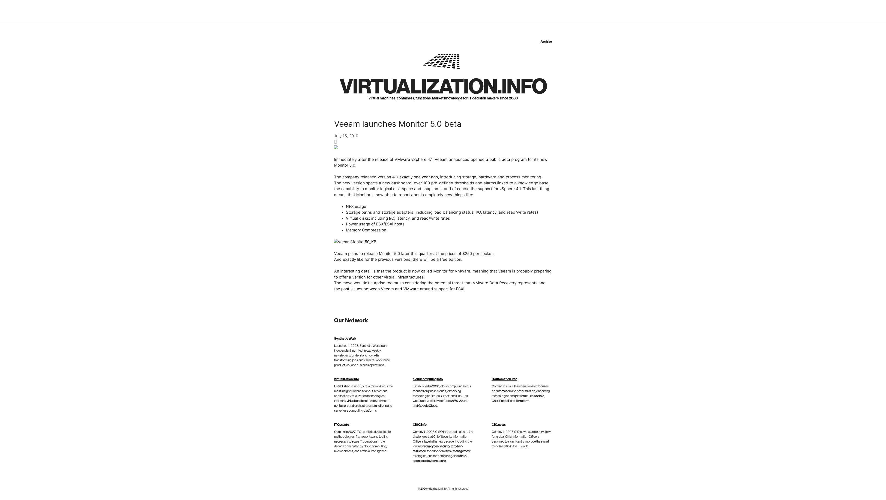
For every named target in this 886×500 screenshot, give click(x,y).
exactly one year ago (418, 177)
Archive (546, 41)
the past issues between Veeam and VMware (376, 289)
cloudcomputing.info (428, 379)
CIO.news (499, 424)
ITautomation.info (504, 379)
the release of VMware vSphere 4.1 (400, 159)
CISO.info (420, 424)
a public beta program (506, 159)
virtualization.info (443, 86)
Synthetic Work (345, 338)
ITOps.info (341, 424)
